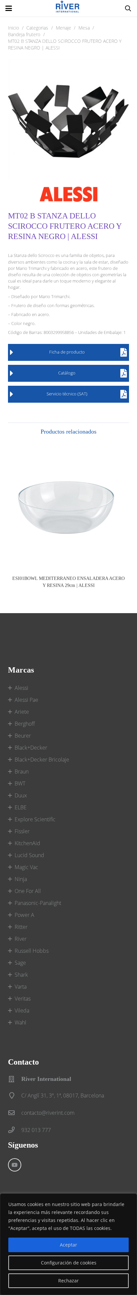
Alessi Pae (26, 699)
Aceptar (68, 1245)
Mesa (84, 28)
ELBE (21, 807)
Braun (22, 771)
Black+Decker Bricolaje (42, 759)
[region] (68, 1244)
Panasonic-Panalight (38, 903)
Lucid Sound (29, 855)
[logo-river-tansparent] (68, 8)
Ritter (21, 927)
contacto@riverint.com (47, 1112)
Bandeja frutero (24, 34)
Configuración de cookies (68, 1262)
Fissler (22, 831)
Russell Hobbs (32, 950)
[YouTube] (14, 1165)
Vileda (22, 1010)
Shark (21, 974)
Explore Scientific (35, 819)
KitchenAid (27, 843)
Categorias (37, 28)
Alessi (21, 687)
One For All (28, 891)
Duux (21, 795)
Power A (24, 915)
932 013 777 (36, 1130)
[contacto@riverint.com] (14, 1112)
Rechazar (68, 1280)
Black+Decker (31, 747)
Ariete (22, 711)
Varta (21, 986)
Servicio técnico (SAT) (67, 394)
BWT (20, 783)
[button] (8, 8)
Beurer (23, 735)
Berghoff (25, 723)
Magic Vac (26, 867)
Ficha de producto (67, 352)
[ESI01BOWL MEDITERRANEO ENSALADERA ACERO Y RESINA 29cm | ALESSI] (68, 506)
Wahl (20, 1022)
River (21, 938)
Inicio (13, 28)
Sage (20, 962)
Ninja (21, 879)
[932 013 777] (14, 1130)
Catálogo (66, 373)
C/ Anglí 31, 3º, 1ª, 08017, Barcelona (62, 1095)
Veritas (23, 998)
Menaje (63, 28)
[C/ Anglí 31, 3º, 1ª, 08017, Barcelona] (14, 1095)
